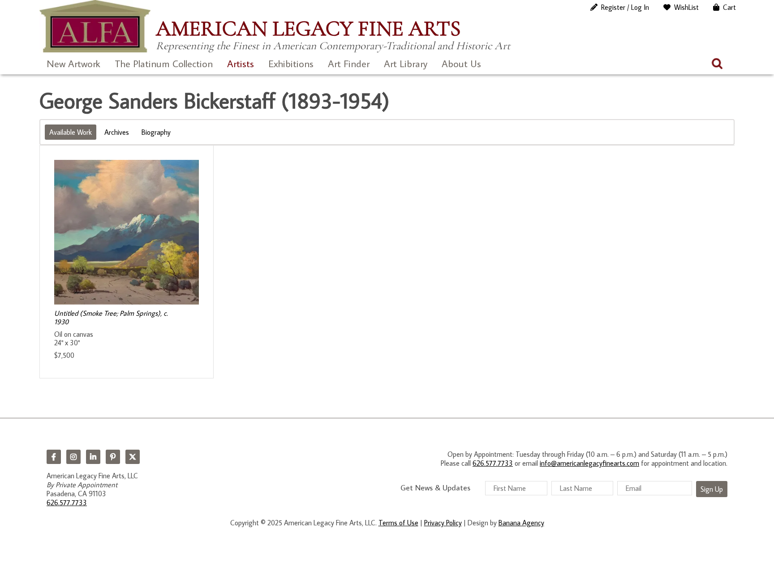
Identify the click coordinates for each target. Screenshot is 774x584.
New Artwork (73, 63)
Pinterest (113, 457)
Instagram (73, 457)
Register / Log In (625, 7)
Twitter (132, 457)
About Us (461, 63)
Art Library (405, 63)
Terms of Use (398, 522)
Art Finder (349, 63)
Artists (240, 63)
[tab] (70, 132)
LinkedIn (93, 457)
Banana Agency (521, 522)
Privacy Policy (443, 522)
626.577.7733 (67, 502)
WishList (686, 7)
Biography (156, 132)
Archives (116, 132)
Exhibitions (291, 63)
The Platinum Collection (164, 63)
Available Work (70, 132)
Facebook (54, 457)
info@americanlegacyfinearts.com (589, 463)
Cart (729, 7)
